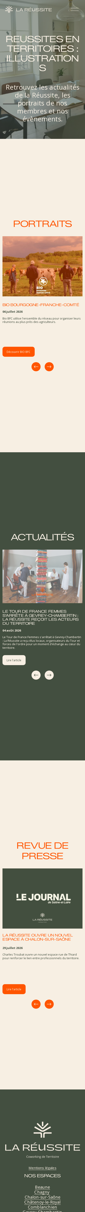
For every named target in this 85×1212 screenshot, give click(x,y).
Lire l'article (14, 660)
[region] (42, 304)
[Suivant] (49, 366)
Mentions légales (42, 1168)
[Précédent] (36, 366)
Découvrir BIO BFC (18, 352)
